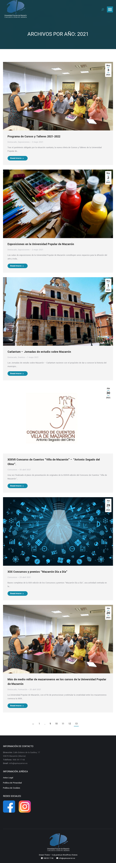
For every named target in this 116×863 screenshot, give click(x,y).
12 (69, 723)
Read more (15, 158)
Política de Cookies (11, 788)
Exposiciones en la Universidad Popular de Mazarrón (41, 244)
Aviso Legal (8, 777)
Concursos (12, 469)
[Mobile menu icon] (110, 9)
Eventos (21, 357)
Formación (22, 689)
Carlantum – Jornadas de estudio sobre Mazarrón (39, 352)
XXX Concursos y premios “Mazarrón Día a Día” (37, 572)
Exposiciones (24, 142)
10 (56, 723)
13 (76, 723)
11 (63, 723)
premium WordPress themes (66, 855)
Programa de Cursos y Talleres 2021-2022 (34, 136)
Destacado (12, 142)
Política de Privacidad (12, 782)
